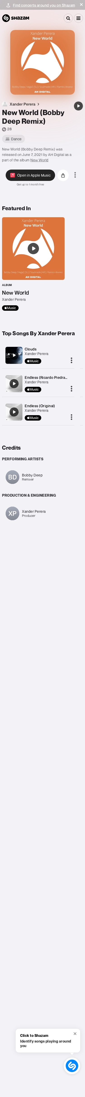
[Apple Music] (10, 308)
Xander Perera (37, 353)
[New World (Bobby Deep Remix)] (78, 106)
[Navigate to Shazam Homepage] (15, 18)
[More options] (75, 175)
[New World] (33, 264)
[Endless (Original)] (14, 412)
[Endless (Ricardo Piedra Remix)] (14, 383)
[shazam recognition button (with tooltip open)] (72, 1066)
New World (39, 160)
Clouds (30, 349)
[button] (81, 4)
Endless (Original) (40, 406)
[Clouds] (14, 355)
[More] (71, 360)
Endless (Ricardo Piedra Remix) (51, 377)
